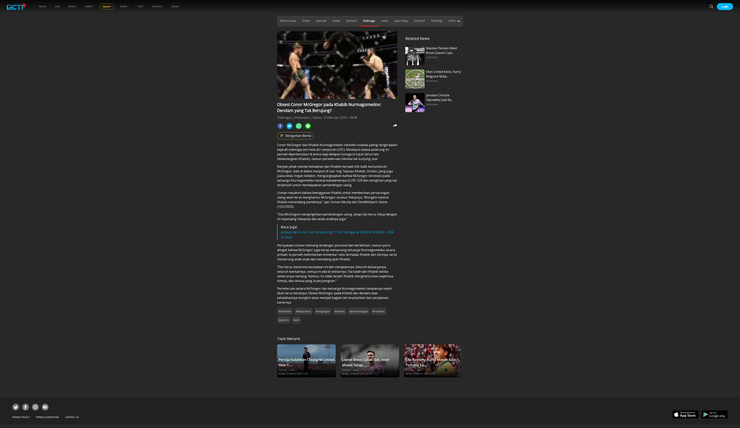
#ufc (296, 320)
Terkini (306, 21)
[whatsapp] (299, 126)
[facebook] (280, 126)
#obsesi (340, 311)
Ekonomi (351, 21)
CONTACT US (72, 417)
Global (336, 21)
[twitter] (289, 126)
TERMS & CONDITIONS (47, 417)
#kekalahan (303, 311)
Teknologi (436, 21)
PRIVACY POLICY (20, 417)
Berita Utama (288, 21)
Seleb (384, 21)
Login (725, 6)
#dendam (285, 311)
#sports (284, 320)
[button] (458, 360)
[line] (308, 126)
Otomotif (419, 21)
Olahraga (369, 21)
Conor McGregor (289, 145)
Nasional (321, 21)
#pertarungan (358, 311)
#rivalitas (378, 311)
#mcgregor (323, 311)
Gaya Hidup (401, 21)
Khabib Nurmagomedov (326, 145)
